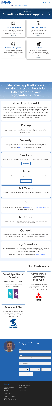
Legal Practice (38, 48)
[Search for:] (49, 2)
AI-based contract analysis (40, 207)
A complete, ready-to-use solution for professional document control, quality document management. (39, 32)
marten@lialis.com (23, 396)
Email (20, 349)
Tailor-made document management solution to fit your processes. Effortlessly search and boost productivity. (13, 52)
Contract (12, 283)
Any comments (23, 361)
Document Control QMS (39, 27)
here (31, 194)
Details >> (13, 35)
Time (31, 367)
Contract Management (13, 27)
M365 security (21, 147)
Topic (20, 355)
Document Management (13, 48)
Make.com (26, 207)
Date (20, 367)
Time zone (44, 367)
